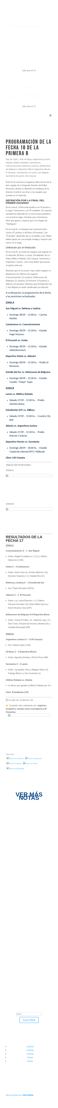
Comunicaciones (13, 165)
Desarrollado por (19, 1095)
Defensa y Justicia (30, 165)
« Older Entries (13, 958)
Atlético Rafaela (21, 162)
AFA (21, 159)
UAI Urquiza (30, 176)
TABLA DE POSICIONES (24, 39)
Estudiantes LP (24, 172)
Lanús (34, 172)
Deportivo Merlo (25, 169)
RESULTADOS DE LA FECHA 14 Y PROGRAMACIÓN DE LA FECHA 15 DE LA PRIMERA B (28, 830)
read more (16, 840)
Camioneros (34, 162)
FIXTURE (14, 50)
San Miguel (43, 172)
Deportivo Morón (42, 169)
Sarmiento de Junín (15, 176)
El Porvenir (11, 172)
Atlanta (9, 162)
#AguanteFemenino (21, 61)
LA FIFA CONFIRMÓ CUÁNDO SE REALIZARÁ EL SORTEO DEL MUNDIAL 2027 (28, 890)
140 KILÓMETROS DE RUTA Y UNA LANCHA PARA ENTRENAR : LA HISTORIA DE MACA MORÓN (28, 934)
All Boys (28, 159)
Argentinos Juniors (41, 159)
